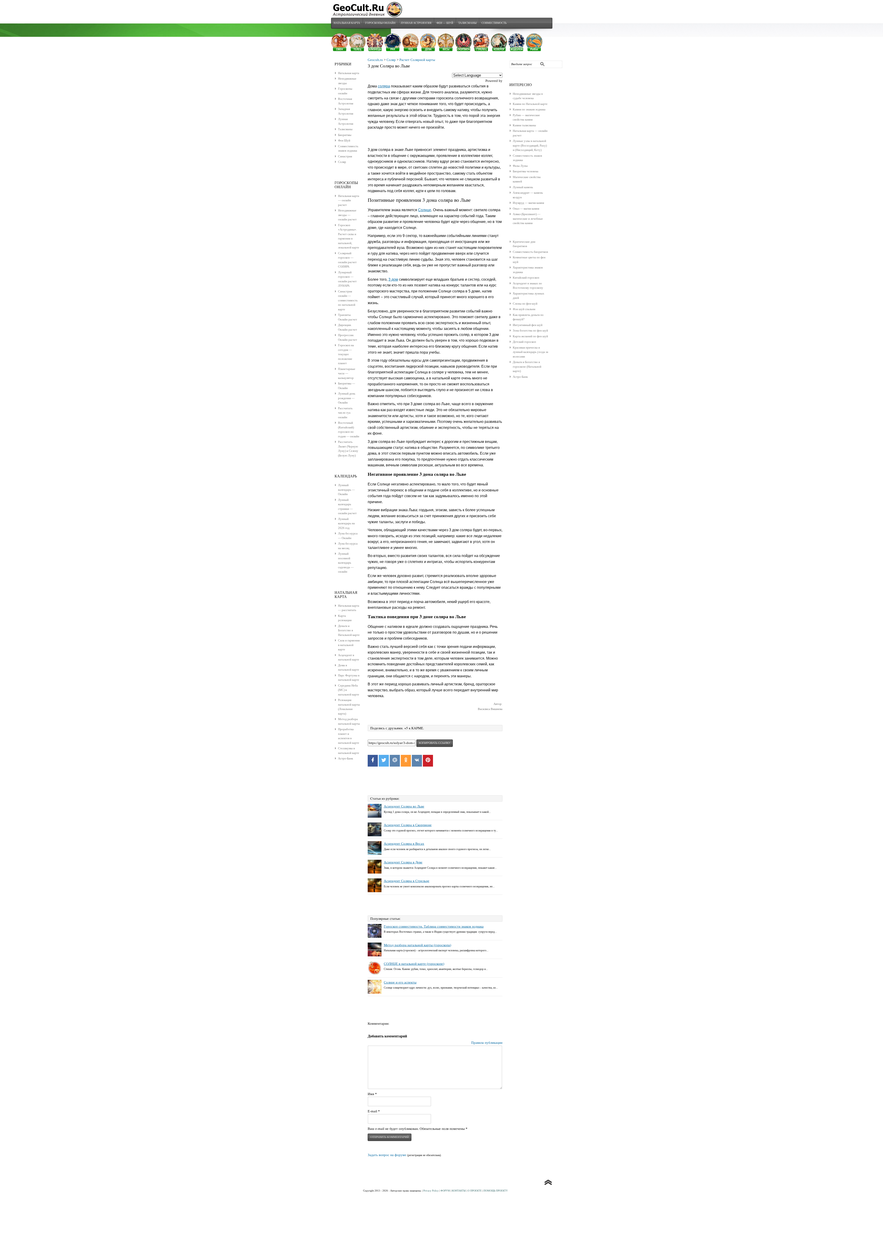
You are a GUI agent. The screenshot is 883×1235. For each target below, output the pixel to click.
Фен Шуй (344, 140)
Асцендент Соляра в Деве (403, 862)
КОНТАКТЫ (459, 1190)
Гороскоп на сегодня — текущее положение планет (346, 354)
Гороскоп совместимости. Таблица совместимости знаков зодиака (434, 926)
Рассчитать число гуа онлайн (345, 413)
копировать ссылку (434, 743)
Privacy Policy (431, 1190)
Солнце (424, 210)
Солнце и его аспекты (400, 982)
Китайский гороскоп (526, 277)
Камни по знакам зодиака (529, 109)
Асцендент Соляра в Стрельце (406, 881)
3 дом (393, 279)
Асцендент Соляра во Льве (404, 806)
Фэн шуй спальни (524, 309)
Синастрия (345, 156)
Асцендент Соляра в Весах (404, 843)
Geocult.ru (375, 60)
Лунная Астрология (416, 23)
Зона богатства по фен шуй (530, 330)
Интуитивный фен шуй (527, 325)
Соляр (391, 60)
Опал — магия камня (526, 208)
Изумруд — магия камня (528, 203)
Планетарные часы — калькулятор (346, 373)
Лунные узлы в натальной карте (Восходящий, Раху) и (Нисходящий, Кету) (530, 145)
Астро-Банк (520, 376)
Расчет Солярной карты (417, 60)
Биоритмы (344, 135)
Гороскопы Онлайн (380, 23)
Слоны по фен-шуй (525, 303)
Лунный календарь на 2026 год (346, 523)
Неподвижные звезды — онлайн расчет (347, 215)
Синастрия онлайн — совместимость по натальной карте (348, 300)
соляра (384, 86)
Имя (372, 1094)
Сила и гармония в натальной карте (349, 645)
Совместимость (494, 23)
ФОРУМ (445, 1190)
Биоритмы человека (525, 171)
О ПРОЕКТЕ (475, 1190)
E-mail (374, 1111)
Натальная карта (347, 23)
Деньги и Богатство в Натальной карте (349, 630)
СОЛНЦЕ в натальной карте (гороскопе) (414, 964)
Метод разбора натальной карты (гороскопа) (417, 945)
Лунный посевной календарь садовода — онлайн (346, 562)
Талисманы (467, 23)
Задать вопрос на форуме (387, 1155)
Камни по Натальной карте (530, 104)
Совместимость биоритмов (530, 252)
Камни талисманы (524, 125)
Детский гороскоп (524, 341)
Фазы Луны (520, 165)
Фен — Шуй (444, 23)
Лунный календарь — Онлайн (346, 489)
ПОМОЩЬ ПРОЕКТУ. (496, 1190)
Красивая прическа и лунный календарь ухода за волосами (530, 352)
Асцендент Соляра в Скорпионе (408, 825)
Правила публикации (486, 1043)
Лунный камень (523, 187)
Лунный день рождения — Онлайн (346, 398)
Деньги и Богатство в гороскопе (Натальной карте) (527, 366)
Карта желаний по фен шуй (530, 336)
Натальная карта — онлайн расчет (348, 200)
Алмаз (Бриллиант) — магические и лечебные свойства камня (528, 218)
